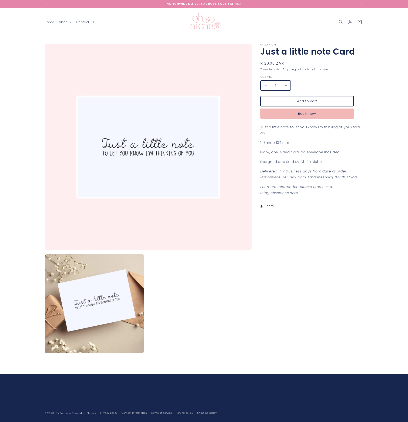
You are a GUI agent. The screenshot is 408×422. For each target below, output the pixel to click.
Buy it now (307, 113)
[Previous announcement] (46, 4)
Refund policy (184, 413)
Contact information (134, 413)
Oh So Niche (63, 413)
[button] (65, 22)
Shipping (289, 69)
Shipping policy (207, 413)
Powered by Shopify (84, 413)
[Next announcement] (362, 4)
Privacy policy (109, 413)
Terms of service (161, 413)
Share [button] (269, 206)
